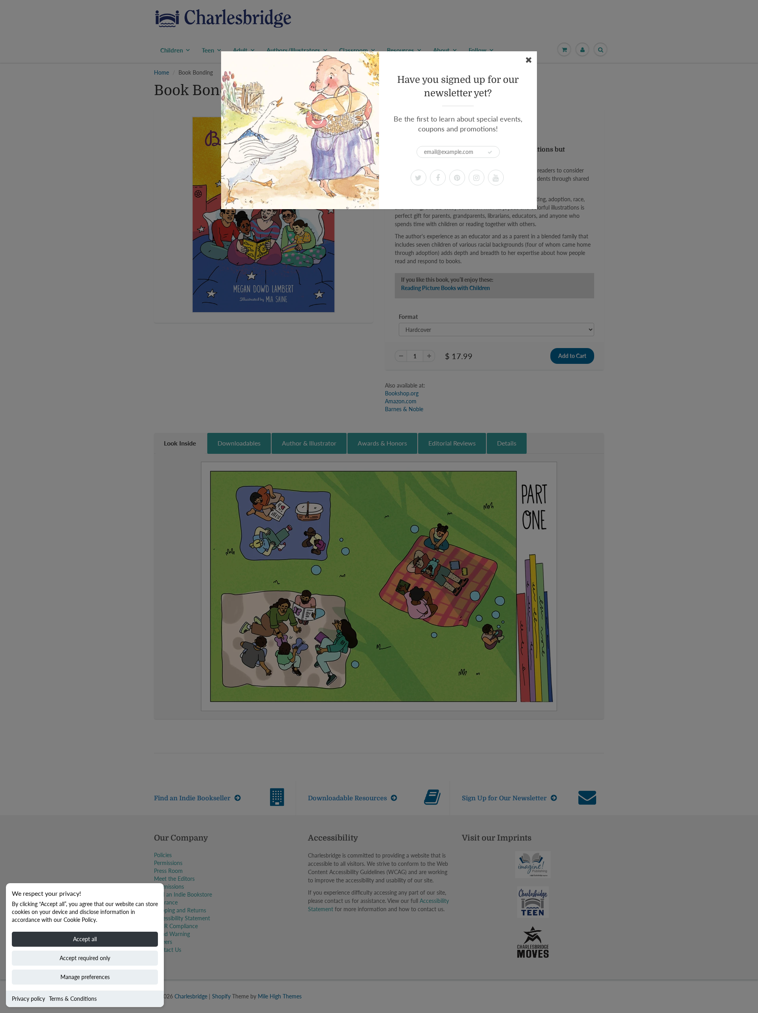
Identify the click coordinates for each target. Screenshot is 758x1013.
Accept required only (85, 958)
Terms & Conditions (73, 998)
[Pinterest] (457, 177)
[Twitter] (418, 177)
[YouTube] (496, 177)
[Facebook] (438, 177)
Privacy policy (28, 998)
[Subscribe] (490, 152)
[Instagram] (476, 177)
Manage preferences (85, 977)
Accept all (85, 939)
